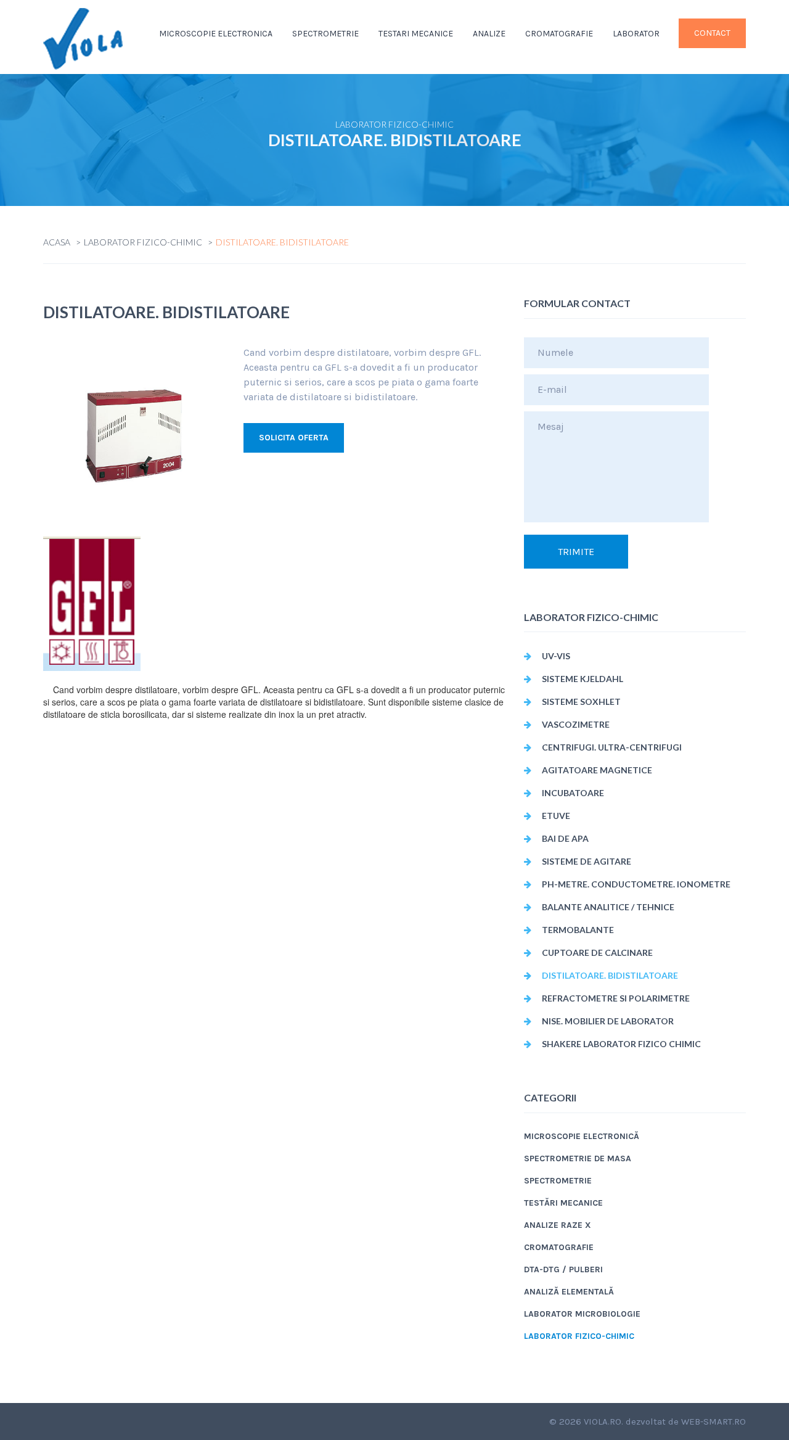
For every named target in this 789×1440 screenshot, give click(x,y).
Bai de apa (565, 838)
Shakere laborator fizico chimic (621, 1044)
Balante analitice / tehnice (608, 907)
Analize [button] (489, 33)
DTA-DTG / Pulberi (563, 1269)
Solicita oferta (294, 437)
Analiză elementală (569, 1291)
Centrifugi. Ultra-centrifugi (612, 747)
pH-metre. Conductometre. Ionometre (636, 884)
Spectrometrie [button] (325, 33)
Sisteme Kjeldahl (582, 678)
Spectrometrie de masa (577, 1158)
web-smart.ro (713, 1421)
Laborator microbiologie (582, 1314)
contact (712, 33)
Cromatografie (559, 33)
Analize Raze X (557, 1225)
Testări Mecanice (563, 1203)
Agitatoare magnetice (597, 770)
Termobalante (578, 929)
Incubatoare (573, 793)
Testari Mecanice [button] (415, 33)
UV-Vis (556, 656)
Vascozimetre (576, 724)
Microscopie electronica (215, 33)
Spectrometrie (558, 1180)
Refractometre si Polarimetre (616, 998)
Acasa (56, 242)
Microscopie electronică (581, 1136)
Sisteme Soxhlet (581, 701)
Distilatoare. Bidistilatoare (610, 975)
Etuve (556, 815)
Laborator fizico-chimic (143, 242)
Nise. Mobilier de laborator (608, 1021)
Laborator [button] (636, 33)
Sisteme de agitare (586, 861)
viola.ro (602, 1421)
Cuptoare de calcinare (597, 952)
